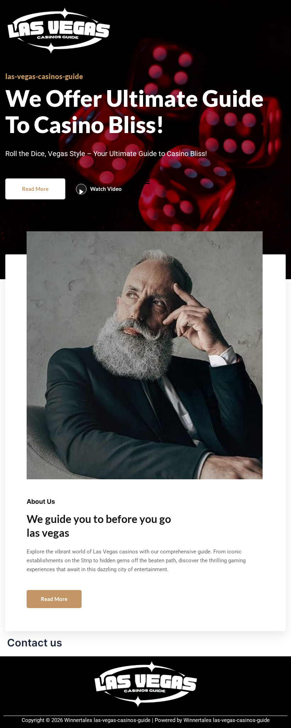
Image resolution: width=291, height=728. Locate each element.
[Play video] (81, 189)
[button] (145, 180)
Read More (35, 189)
